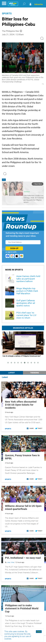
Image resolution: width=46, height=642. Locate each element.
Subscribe (38, 4)
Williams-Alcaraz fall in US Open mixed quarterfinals (23, 507)
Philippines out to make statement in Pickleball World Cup (21, 608)
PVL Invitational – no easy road (23, 557)
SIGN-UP (14, 248)
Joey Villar (10, 562)
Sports (7, 13)
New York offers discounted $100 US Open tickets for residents (20, 404)
